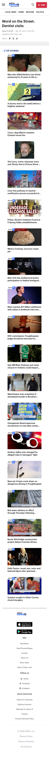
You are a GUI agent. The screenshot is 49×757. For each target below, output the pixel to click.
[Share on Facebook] (10, 39)
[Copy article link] (17, 39)
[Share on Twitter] (13, 39)
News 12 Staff (7, 31)
